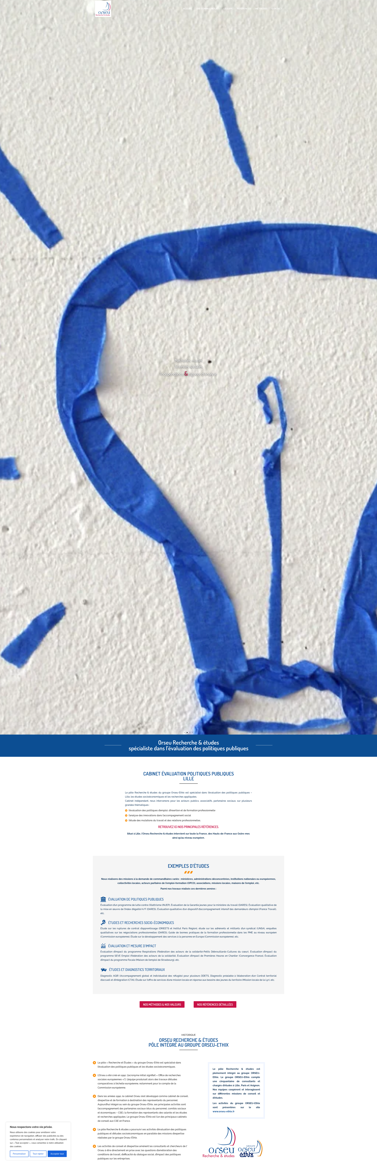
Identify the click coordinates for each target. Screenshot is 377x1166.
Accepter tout (57, 1154)
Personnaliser (19, 1154)
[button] (184, 732)
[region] (38, 1141)
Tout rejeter (38, 1154)
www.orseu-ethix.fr (223, 1111)
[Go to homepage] (103, 9)
